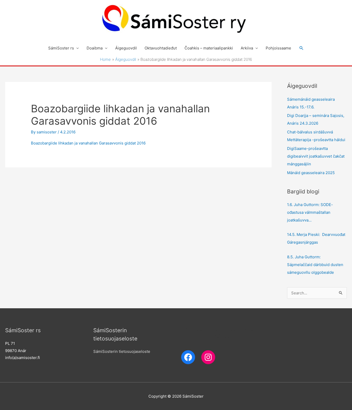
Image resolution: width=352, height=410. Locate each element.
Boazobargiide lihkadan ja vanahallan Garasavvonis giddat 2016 (88, 143)
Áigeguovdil (126, 48)
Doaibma (95, 48)
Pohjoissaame (278, 48)
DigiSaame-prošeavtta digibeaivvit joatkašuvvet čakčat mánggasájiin (316, 156)
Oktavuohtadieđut (161, 48)
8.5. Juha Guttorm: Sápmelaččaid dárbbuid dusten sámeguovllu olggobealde (315, 264)
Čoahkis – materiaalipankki (209, 48)
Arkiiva (247, 48)
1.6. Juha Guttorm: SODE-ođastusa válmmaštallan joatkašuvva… (310, 212)
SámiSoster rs (61, 48)
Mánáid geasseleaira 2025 (311, 172)
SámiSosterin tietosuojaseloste (121, 351)
